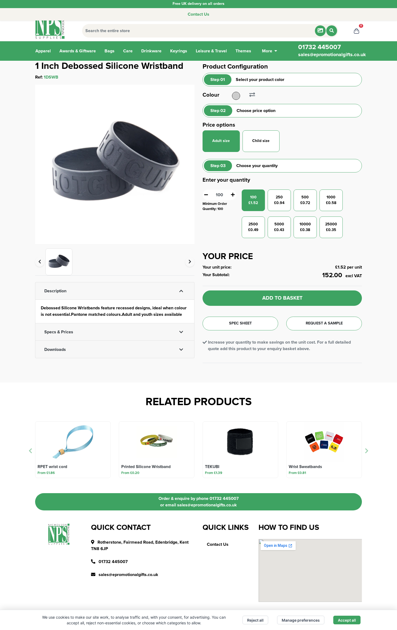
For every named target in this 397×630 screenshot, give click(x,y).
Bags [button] (110, 51)
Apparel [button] (43, 51)
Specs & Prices (58, 332)
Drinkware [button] (151, 51)
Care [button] (128, 51)
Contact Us (198, 14)
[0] (356, 31)
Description (55, 291)
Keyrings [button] (178, 51)
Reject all (255, 620)
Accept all (347, 620)
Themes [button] (243, 51)
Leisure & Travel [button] (211, 51)
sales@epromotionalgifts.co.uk (332, 54)
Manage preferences (301, 620)
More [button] (267, 51)
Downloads (55, 349)
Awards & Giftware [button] (77, 51)
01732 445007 (224, 498)
